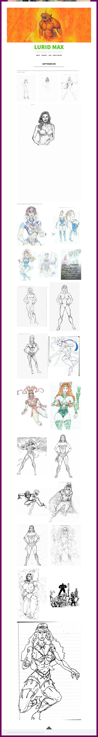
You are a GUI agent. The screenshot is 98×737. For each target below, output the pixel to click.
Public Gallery (57, 55)
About (38, 55)
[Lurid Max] (49, 25)
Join (49, 55)
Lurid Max (49, 47)
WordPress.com (39, 732)
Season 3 (44, 55)
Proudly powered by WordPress (15, 732)
